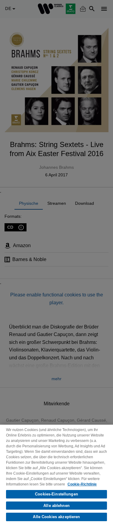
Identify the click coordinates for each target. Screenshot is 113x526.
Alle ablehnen (56, 505)
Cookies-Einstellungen (56, 494)
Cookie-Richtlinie (82, 484)
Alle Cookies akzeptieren (56, 517)
